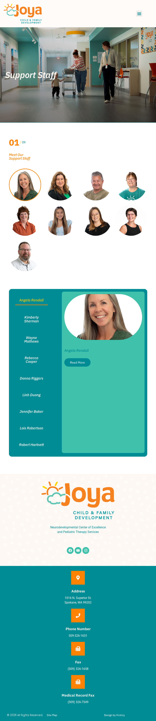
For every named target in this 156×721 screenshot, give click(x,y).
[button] (139, 13)
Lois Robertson (31, 428)
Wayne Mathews (31, 339)
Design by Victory (114, 715)
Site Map (52, 715)
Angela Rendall (31, 300)
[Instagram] (85, 550)
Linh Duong (31, 394)
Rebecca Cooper (31, 359)
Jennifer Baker (31, 411)
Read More (77, 362)
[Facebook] (70, 550)
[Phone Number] (78, 615)
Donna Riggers (31, 378)
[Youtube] (78, 550)
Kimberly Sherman (31, 319)
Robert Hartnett (31, 444)
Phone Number (78, 629)
